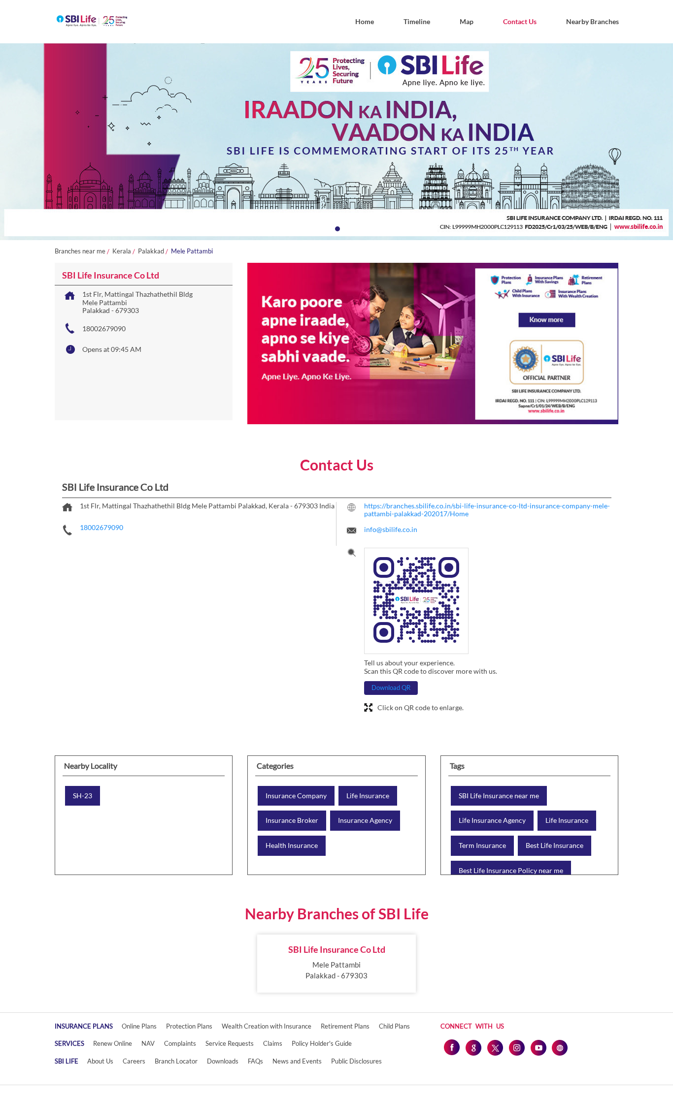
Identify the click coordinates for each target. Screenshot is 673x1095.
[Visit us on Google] (473, 1047)
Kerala (121, 251)
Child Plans (394, 1026)
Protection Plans (189, 1026)
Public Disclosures (356, 1061)
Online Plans (139, 1026)
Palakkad (151, 251)
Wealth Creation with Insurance (266, 1026)
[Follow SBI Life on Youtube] (538, 1047)
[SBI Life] (92, 21)
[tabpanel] (336, 141)
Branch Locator (176, 1061)
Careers (134, 1061)
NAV (148, 1043)
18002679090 (104, 328)
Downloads (222, 1061)
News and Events (297, 1061)
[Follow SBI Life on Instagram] (516, 1047)
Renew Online (112, 1043)
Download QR (390, 687)
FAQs (255, 1061)
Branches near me (80, 251)
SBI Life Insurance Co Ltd (336, 949)
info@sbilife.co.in (390, 529)
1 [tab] (336, 227)
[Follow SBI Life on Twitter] (494, 1047)
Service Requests (229, 1043)
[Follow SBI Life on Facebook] (451, 1047)
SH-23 (82, 796)
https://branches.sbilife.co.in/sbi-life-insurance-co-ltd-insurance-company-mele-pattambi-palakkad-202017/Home (487, 509)
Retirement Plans (345, 1026)
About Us (100, 1061)
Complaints (180, 1043)
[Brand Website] (559, 1047)
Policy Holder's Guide (322, 1043)
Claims (272, 1043)
